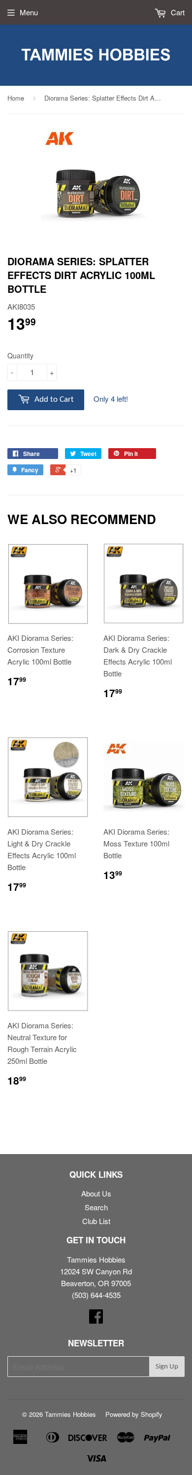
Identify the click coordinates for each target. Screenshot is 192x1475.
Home (15, 98)
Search (96, 1207)
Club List (96, 1221)
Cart (177, 12)
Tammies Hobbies (70, 1414)
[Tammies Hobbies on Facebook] (96, 1319)
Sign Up (167, 1366)
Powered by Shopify (133, 1414)
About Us (96, 1193)
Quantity (20, 355)
